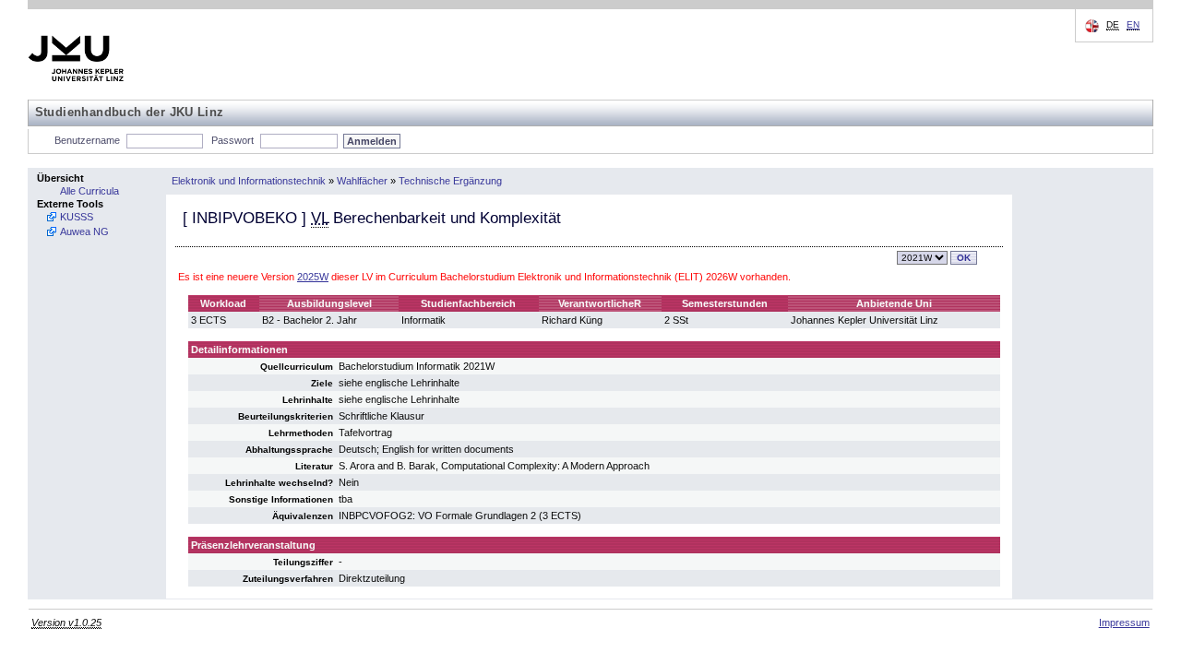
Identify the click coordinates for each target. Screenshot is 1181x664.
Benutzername (87, 140)
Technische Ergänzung (450, 180)
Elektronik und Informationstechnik (249, 180)
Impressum (1124, 622)
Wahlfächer (362, 180)
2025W (312, 276)
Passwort (232, 140)
